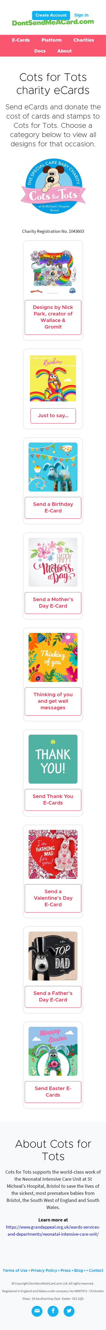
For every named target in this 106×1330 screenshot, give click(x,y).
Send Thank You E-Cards (53, 800)
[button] (21, 40)
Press (66, 1271)
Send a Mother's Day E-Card (53, 603)
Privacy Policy (44, 1271)
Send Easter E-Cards (53, 1092)
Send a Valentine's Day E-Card (53, 898)
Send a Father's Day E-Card (53, 997)
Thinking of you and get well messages (53, 701)
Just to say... (53, 415)
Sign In (81, 15)
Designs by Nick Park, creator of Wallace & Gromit (53, 317)
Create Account (51, 15)
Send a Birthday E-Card (53, 508)
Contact (96, 1271)
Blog (78, 1271)
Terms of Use (15, 1271)
